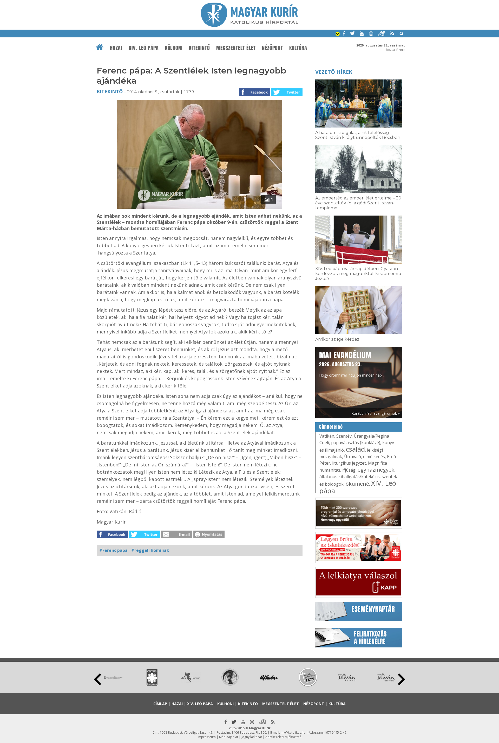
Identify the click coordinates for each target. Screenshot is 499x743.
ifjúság (349, 470)
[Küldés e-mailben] (176, 537)
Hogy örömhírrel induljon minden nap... (351, 364)
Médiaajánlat (228, 737)
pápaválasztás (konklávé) (355, 442)
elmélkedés (374, 456)
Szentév (344, 436)
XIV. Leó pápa (144, 48)
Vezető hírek (333, 71)
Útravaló (352, 456)
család (355, 449)
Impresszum (207, 737)
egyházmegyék (376, 469)
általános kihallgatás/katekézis (349, 476)
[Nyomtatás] (209, 537)
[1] (199, 207)
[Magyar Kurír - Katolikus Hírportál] (249, 25)
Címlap (160, 703)
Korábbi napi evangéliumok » (375, 413)
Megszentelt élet (236, 48)
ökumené (357, 483)
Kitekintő (199, 48)
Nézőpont (272, 48)
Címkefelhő (331, 427)
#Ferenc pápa (113, 550)
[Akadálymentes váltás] (338, 34)
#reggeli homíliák (150, 550)
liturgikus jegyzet (349, 463)
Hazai (116, 48)
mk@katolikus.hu (293, 732)
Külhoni (174, 48)
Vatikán (326, 436)
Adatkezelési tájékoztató (283, 737)
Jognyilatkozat (251, 737)
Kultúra (298, 48)
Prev (97, 679)
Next (401, 679)
